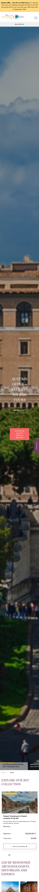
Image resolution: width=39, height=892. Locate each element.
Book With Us (19, 24)
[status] (19, 434)
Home (3, 772)
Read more (6, 826)
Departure (6, 834)
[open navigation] (35, 18)
